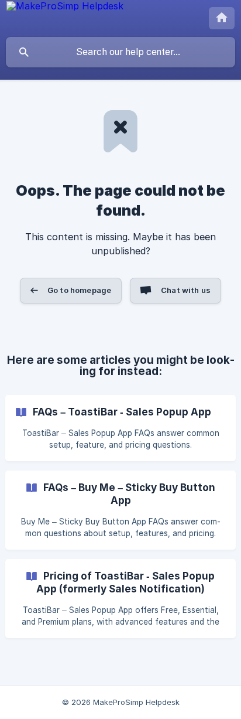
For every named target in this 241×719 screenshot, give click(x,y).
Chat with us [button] (186, 290)
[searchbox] (120, 52)
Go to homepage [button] (79, 290)
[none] (64, 9)
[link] (120, 428)
